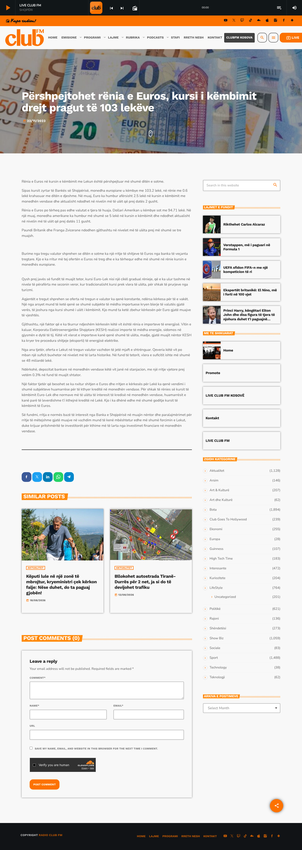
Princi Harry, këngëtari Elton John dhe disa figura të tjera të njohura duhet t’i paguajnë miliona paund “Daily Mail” (249, 316)
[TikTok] (250, 21)
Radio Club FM (50, 835)
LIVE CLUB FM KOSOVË (225, 395)
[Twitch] (242, 21)
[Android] (292, 21)
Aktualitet (35, 567)
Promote (213, 373)
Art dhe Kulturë (221, 500)
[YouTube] (225, 21)
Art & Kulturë (219, 490)
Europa (215, 539)
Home (228, 350)
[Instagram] (275, 21)
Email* (118, 705)
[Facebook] (284, 21)
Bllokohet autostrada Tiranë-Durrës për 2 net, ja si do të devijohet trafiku (145, 582)
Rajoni (214, 618)
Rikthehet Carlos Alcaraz (244, 224)
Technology (218, 667)
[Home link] (25, 37)
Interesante (218, 568)
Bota (213, 510)
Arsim (214, 480)
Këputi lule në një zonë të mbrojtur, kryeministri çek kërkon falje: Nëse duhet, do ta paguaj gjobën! (61, 585)
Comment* (38, 677)
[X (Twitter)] (234, 21)
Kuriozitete (217, 578)
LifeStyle (216, 588)
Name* (34, 705)
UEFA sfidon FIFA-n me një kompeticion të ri (245, 269)
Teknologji (217, 677)
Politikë (215, 609)
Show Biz (217, 638)
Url (32, 725)
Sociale (215, 648)
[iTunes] (267, 21)
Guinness (216, 549)
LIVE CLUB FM (217, 441)
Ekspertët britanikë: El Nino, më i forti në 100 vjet (250, 292)
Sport (214, 658)
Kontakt (212, 418)
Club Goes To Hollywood (228, 519)
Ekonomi (216, 529)
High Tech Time (221, 558)
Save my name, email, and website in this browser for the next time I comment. (96, 748)
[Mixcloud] (259, 21)
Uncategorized (225, 597)
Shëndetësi (218, 628)
